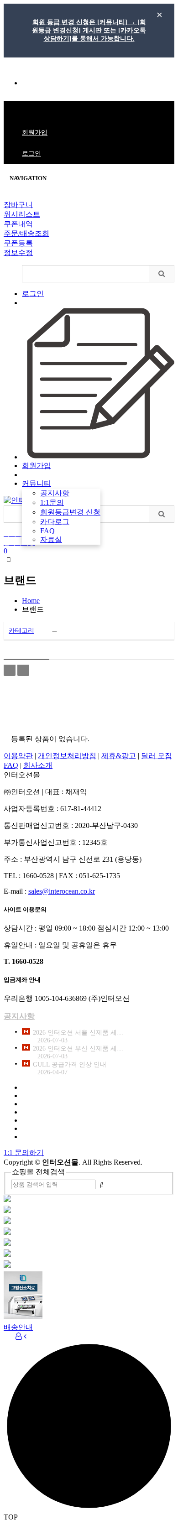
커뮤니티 (36, 483)
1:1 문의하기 (24, 1152)
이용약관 (18, 756)
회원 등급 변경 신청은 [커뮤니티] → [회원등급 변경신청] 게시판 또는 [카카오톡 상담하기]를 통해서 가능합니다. (89, 30)
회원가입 (34, 132)
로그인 (31, 153)
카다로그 (54, 522)
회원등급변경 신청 (70, 512)
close (159, 15)
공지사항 (54, 493)
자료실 (51, 539)
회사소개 (37, 765)
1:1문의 (32, 83)
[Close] (6, 198)
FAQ (47, 531)
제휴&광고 (118, 756)
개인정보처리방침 (67, 756)
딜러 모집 (156, 756)
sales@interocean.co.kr (61, 891)
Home (31, 600)
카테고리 (21, 630)
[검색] (161, 273)
